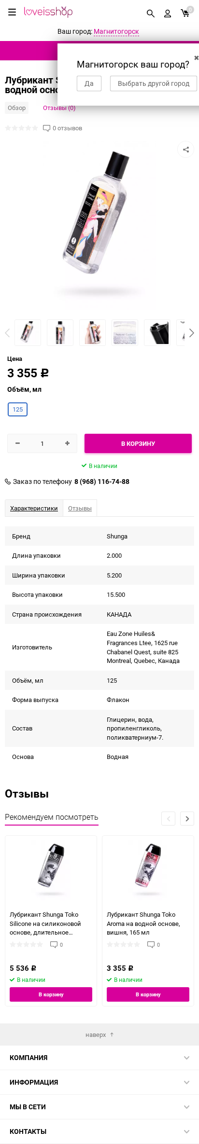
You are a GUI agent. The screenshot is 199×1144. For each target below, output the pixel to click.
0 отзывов (67, 128)
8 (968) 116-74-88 (101, 481)
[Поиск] (151, 12)
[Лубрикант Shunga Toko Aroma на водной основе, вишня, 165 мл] (148, 870)
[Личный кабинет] (167, 12)
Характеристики (34, 508)
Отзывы (80, 508)
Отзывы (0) (59, 107)
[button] (191, 333)
